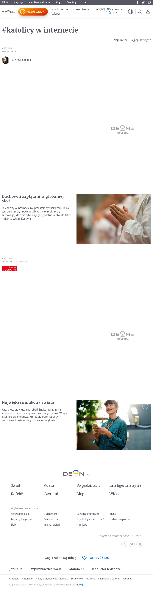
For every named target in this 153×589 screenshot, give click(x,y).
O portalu (14, 578)
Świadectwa (51, 519)
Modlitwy (81, 524)
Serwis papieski (20, 513)
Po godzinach (88, 485)
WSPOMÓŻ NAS (99, 558)
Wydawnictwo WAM (46, 569)
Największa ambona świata (28, 402)
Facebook (137, 2)
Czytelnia (52, 494)
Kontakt (64, 578)
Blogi (58, 2)
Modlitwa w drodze (39, 2)
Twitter (143, 2)
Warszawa (113, 9)
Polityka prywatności (46, 578)
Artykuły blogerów (21, 519)
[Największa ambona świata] (113, 425)
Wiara (55, 14)
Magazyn (18, 2)
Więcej (100, 9)
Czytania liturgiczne (87, 513)
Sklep (84, 2)
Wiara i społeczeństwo (15, 261)
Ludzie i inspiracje (119, 519)
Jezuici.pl (16, 569)
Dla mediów (77, 578)
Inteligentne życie (125, 485)
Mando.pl (76, 569)
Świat (15, 485)
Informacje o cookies (109, 578)
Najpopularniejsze (140, 40)
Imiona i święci (52, 524)
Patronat (127, 578)
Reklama (90, 578)
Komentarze (80, 9)
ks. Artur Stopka (21, 60)
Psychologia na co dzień (90, 519)
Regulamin (27, 578)
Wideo (114, 494)
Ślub (13, 524)
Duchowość (50, 513)
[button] (130, 12)
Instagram (149, 2)
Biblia (5, 2)
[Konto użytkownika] (148, 12)
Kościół (17, 494)
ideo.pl (80, 584)
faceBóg (71, 2)
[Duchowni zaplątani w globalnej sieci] (113, 219)
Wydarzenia (59, 9)
